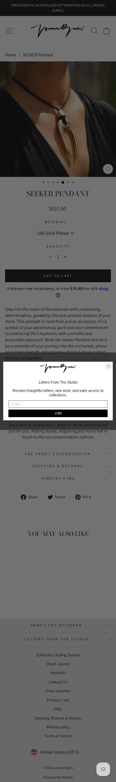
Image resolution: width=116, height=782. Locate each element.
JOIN (58, 413)
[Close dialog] (108, 366)
